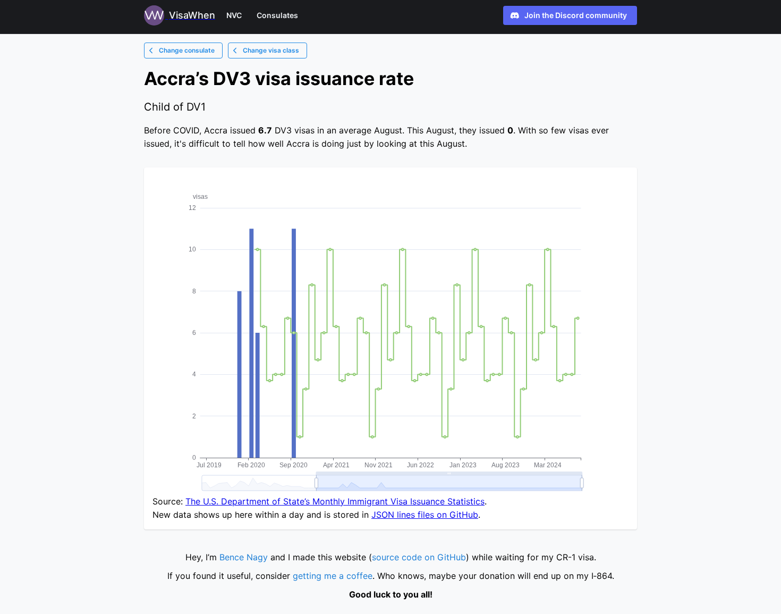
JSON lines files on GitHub (424, 514)
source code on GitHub (419, 557)
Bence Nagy (243, 557)
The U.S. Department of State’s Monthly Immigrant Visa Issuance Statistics (335, 501)
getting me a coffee (332, 575)
